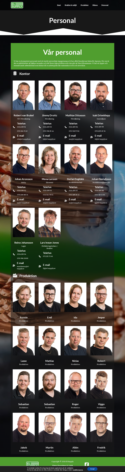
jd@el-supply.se (49, 139)
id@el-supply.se (101, 139)
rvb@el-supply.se (23, 139)
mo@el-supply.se (75, 139)
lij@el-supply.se (49, 268)
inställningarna (78, 470)
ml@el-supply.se (49, 203)
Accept (92, 469)
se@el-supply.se (75, 203)
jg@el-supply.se (101, 203)
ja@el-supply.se (23, 203)
